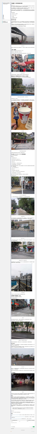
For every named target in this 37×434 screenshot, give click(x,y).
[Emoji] (12, 426)
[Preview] (14, 426)
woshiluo (5, 21)
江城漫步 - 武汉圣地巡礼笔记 (16, 3)
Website (27, 421)
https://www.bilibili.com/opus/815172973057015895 (16, 418)
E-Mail (19, 421)
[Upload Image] (13, 426)
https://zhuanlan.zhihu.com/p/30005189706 (15, 414)
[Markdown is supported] (11, 426)
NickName (12, 421)
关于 (3, 17)
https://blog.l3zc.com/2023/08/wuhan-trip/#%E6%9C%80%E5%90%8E (18, 416)
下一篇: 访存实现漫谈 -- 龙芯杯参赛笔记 (30, 420)
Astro (7, 22)
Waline (33, 431)
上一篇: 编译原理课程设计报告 (14, 420)
